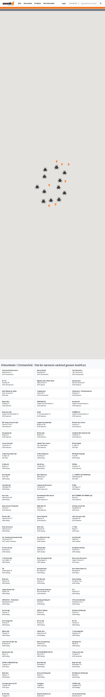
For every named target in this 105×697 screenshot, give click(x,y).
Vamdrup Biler (41, 548)
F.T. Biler (74, 527)
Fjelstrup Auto (76, 381)
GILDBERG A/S (76, 412)
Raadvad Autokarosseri (44, 694)
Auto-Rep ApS (6, 475)
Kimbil (39, 412)
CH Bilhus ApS (76, 683)
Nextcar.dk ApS (41, 370)
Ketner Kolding (76, 579)
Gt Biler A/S (5, 464)
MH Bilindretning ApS (78, 454)
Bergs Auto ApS (76, 662)
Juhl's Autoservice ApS (78, 516)
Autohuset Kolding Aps (79, 610)
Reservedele (28, 3)
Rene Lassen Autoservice (79, 558)
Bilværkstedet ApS (7, 652)
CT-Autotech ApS (7, 558)
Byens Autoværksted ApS (44, 558)
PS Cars (4, 381)
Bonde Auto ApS (7, 412)
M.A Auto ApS (6, 516)
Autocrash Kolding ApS (43, 673)
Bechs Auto (40, 527)
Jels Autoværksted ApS (79, 694)
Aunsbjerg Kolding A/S (43, 600)
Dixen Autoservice (7, 527)
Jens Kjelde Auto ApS (43, 537)
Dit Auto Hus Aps (7, 548)
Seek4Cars (8, 3)
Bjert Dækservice (42, 475)
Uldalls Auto (41, 631)
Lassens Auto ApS (7, 443)
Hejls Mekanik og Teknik (9, 391)
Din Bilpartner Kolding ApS (80, 673)
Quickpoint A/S (76, 642)
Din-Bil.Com (40, 464)
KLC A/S (74, 621)
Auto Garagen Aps (7, 621)
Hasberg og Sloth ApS (78, 506)
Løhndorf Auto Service (43, 443)
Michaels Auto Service (78, 422)
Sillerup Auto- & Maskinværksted (82, 391)
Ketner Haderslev (42, 516)
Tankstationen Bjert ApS (9, 454)
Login (64, 3)
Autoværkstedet (42, 568)
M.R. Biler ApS (41, 579)
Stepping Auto (41, 391)
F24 (3, 568)
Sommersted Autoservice (44, 485)
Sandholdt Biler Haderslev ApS (81, 433)
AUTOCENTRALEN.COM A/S (45, 652)
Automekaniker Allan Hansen (45, 495)
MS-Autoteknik (76, 443)
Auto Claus (5, 495)
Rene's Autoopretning (43, 642)
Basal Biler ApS (41, 662)
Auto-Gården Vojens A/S (79, 568)
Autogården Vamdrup (78, 548)
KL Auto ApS (5, 694)
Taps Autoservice (77, 370)
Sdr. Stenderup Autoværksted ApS (12, 537)
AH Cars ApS (40, 621)
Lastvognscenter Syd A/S (9, 683)
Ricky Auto (5, 579)
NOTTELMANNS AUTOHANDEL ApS (82, 495)
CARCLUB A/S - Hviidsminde (10, 600)
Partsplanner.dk (6, 433)
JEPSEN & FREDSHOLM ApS (10, 662)
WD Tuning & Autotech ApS (10, 422)
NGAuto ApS (5, 631)
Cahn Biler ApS (6, 485)
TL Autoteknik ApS (77, 631)
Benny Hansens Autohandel (10, 506)
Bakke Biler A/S (41, 506)
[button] (65, 181)
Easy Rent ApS (76, 537)
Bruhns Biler (5, 401)
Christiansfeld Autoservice (10, 370)
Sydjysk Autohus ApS (8, 589)
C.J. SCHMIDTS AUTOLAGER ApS (81, 475)
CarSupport (40, 683)
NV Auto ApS (41, 433)
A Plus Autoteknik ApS (78, 600)
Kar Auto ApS (6, 610)
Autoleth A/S (76, 401)
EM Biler (74, 464)
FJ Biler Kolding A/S (43, 454)
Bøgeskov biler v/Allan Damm (45, 381)
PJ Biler (74, 485)
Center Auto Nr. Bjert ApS (9, 642)
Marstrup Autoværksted (44, 589)
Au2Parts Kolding (42, 610)
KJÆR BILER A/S (41, 401)
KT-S (73, 589)
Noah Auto (5, 673)
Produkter (37, 3)
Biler (19, 3)
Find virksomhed (48, 3)
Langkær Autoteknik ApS (44, 422)
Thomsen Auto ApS (77, 652)
